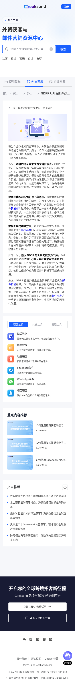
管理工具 (57, 324)
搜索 (63, 49)
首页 (5, 93)
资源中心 (17, 93)
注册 (66, 6)
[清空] (51, 49)
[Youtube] (50, 639)
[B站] (44, 639)
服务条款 (22, 658)
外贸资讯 (31, 93)
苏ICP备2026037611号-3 (54, 672)
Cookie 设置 (51, 658)
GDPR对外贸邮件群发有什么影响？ (33, 108)
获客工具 (18, 324)
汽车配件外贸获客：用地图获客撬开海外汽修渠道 (38, 495)
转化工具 (37, 324)
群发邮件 (16, 208)
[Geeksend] (35, 6)
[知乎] (37, 639)
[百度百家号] (31, 639)
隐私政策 (36, 658)
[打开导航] (6, 6)
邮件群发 (26, 229)
